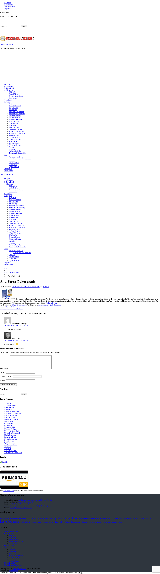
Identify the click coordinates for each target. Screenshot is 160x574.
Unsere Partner (14, 163)
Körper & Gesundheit (16, 131)
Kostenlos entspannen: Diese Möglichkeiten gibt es (33, 506)
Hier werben (8, 5)
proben (49, 522)
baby (6, 518)
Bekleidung (13, 110)
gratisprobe (68, 518)
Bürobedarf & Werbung (17, 114)
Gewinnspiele (9, 545)
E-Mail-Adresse (6, 376)
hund (113, 518)
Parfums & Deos (14, 137)
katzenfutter (133, 518)
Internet (117, 518)
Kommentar (4, 368)
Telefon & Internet (15, 145)
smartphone (95, 522)
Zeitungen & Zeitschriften (17, 153)
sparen (104, 522)
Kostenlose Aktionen (16, 157)
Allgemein (12, 104)
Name (2, 372)
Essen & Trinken (14, 118)
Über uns (7, 3)
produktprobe (57, 522)
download (23, 518)
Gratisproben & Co (6, 44)
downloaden (31, 518)
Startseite (7, 84)
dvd (35, 518)
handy (104, 518)
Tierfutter (12, 147)
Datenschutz (8, 171)
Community (13, 549)
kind (139, 518)
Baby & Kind (9, 88)
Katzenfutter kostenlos (7, 307)
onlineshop (34, 522)
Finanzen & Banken (16, 119)
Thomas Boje (9, 506)
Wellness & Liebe (15, 151)
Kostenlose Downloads (17, 133)
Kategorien (8, 102)
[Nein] (82, 573)
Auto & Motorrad (15, 106)
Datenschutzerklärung (11, 532)
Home (6, 268)
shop (90, 522)
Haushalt (109, 518)
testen (114, 522)
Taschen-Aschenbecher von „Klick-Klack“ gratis (35, 500)
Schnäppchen (13, 141)
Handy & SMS (14, 127)
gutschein (91, 518)
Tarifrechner (13, 98)
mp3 (25, 522)
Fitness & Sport (14, 121)
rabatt (76, 522)
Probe (44, 522)
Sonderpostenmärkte (16, 96)
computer (16, 518)
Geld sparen (8, 90)
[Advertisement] (65, 66)
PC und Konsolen (15, 139)
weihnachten (119, 522)
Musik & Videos (14, 135)
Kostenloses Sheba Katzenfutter (21, 508)
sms (100, 522)
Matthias (46, 287)
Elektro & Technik (15, 116)
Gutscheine (8, 100)
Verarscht (12, 149)
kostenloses (18, 521)
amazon (2, 518)
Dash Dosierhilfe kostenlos (21, 504)
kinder (143, 518)
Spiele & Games (14, 143)
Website (2, 380)
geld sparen (44, 518)
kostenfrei (148, 518)
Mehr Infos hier (52, 303)
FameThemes (13, 571)
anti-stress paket (43, 305)
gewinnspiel (51, 518)
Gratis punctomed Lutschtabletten (11, 309)
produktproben (69, 522)
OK (80, 573)
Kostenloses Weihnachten (22, 159)
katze (128, 518)
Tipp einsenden (9, 7)
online (29, 522)
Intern (6, 155)
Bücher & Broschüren (16, 112)
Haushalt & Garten (15, 129)
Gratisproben (8, 86)
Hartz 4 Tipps (13, 94)
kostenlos (57, 305)
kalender (125, 518)
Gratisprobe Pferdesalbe (26, 502)
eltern (38, 518)
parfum (39, 522)
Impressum (8, 8)
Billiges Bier (13, 92)
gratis (51, 305)
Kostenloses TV (9, 563)
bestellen (11, 518)
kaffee (120, 518)
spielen (109, 522)
